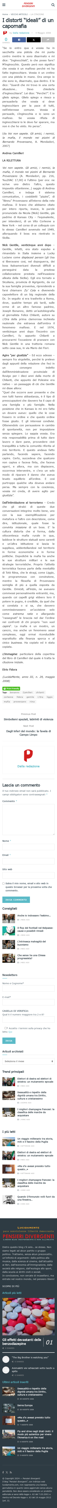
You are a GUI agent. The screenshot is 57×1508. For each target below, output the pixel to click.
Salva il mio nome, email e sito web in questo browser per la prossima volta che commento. (29, 887)
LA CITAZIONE (37, 14)
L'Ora (40, 697)
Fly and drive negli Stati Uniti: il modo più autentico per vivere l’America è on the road (35, 1434)
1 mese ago (24, 920)
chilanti (40, 692)
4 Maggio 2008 (43, 33)
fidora (20, 697)
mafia (7, 701)
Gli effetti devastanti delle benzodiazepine (21, 1341)
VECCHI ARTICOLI (19, 14)
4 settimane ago (26, 1146)
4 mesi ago (24, 1086)
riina (32, 701)
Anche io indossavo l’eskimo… (34, 915)
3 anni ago (24, 1204)
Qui (10, 1031)
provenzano (20, 701)
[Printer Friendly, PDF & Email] (11, 688)
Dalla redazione (21, 33)
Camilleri (27, 692)
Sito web (7, 869)
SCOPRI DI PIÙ (10, 1286)
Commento (9, 801)
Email (6, 854)
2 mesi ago (24, 949)
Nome (6, 840)
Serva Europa (24, 1405)
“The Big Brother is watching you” (30, 1357)
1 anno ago (24, 1119)
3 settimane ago (26, 1173)
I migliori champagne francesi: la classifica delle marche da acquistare (35, 1112)
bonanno (14, 692)
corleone (8, 697)
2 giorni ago (25, 1103)
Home (5, 14)
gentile (30, 697)
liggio (50, 697)
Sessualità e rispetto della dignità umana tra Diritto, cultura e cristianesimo (31, 1095)
